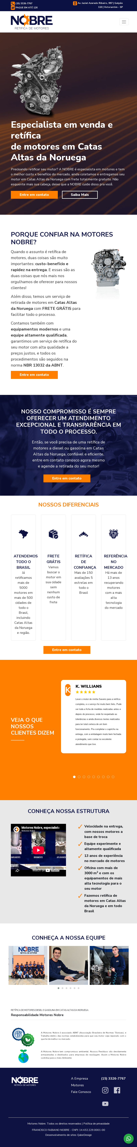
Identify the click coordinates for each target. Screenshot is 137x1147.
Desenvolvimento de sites (60, 1135)
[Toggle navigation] (124, 22)
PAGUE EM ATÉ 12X (26, 7)
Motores (77, 1085)
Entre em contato (34, 194)
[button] (74, 777)
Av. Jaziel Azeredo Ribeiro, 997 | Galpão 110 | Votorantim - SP (100, 5)
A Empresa (79, 1078)
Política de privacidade (96, 1123)
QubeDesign (84, 1135)
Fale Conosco (81, 1092)
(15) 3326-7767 (23, 3)
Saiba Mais (80, 194)
